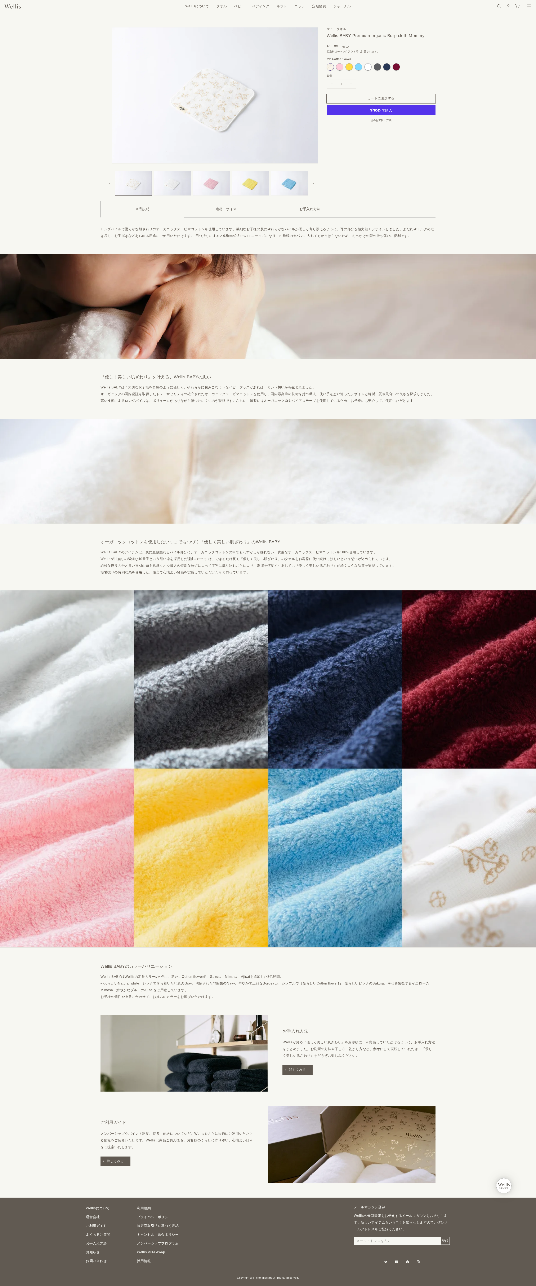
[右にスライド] (313, 183)
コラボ (299, 6)
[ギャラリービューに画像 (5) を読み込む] (289, 183)
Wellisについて (197, 6)
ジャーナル (342, 6)
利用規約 (144, 1208)
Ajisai (358, 67)
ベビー (239, 6)
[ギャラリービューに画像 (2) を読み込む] (172, 183)
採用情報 (144, 1261)
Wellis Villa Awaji (151, 1252)
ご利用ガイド (96, 1226)
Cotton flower (330, 67)
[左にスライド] (109, 183)
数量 (329, 75)
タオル (221, 6)
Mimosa (349, 67)
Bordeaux (396, 67)
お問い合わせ (96, 1261)
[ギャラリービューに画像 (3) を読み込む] (211, 183)
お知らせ (93, 1252)
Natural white (368, 67)
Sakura (339, 67)
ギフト (282, 6)
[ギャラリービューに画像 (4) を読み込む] (250, 183)
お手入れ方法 (96, 1243)
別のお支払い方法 (381, 120)
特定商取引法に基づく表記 (158, 1226)
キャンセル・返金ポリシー (158, 1234)
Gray (377, 67)
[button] (499, 6)
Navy (386, 67)
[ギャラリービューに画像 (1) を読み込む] (133, 183)
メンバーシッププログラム (158, 1243)
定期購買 (319, 6)
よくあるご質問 (98, 1234)
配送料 (331, 51)
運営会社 (93, 1217)
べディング (260, 6)
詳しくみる (297, 1069)
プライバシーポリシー (154, 1217)
